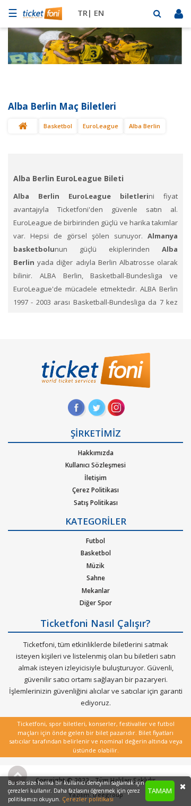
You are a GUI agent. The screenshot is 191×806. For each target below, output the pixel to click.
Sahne (95, 577)
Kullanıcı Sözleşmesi (95, 465)
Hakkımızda (96, 452)
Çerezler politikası (88, 799)
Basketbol (58, 126)
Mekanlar (96, 590)
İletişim (95, 477)
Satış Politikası (96, 502)
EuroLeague (100, 126)
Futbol (95, 540)
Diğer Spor (96, 602)
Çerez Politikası (95, 489)
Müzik (95, 565)
